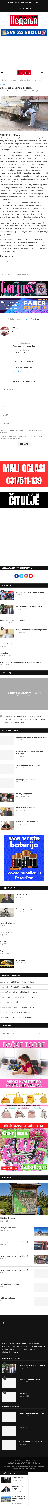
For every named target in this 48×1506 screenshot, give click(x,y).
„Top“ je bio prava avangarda (28, 765)
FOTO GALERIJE (34, 1463)
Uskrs (2, 992)
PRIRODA (17, 1460)
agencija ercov (7, 275)
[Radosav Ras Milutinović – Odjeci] (9, 1417)
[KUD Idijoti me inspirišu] (7, 783)
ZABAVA (24, 1463)
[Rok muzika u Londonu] (41, 1287)
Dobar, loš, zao (17, 1478)
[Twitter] (20, 8)
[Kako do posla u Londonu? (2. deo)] (41, 1259)
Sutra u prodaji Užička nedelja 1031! (21, 997)
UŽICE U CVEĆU (14, 1463)
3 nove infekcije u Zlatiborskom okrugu (22, 992)
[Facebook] (17, 8)
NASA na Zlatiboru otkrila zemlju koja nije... (19, 1499)
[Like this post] (28, 319)
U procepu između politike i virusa (21, 1007)
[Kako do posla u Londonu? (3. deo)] (41, 1245)
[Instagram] (23, 8)
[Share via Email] (38, 319)
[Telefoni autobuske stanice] (9, 1383)
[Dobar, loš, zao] (6, 1480)
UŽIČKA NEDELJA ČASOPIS (24, 5)
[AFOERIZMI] (7, 963)
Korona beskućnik (24, 367)
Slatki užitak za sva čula (26, 808)
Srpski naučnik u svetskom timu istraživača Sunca (20, 662)
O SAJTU (10, 3)
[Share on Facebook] (31, 319)
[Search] (46, 72)
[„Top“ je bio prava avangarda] (7, 769)
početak (3, 80)
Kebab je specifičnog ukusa (27, 822)
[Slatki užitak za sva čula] (7, 811)
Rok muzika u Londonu (9, 1284)
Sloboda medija (6, 644)
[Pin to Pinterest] (35, 319)
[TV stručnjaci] (7, 898)
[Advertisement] (24, 54)
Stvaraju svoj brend (24, 794)
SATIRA (13, 80)
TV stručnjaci (21, 895)
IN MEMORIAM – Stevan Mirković (21, 982)
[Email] (30, 8)
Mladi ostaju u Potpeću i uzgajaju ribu (31, 737)
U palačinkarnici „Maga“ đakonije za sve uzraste (30, 752)
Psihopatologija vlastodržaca (30, 1441)
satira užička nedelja (23, 275)
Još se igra (4, 653)
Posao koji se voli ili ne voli (21, 1012)
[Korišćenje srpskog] (7, 912)
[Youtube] (27, 8)
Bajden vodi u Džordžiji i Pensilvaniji (14, 620)
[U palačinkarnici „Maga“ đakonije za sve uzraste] (7, 755)
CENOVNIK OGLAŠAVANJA (23, 3)
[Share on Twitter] (33, 319)
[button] (2, 369)
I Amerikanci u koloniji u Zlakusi (29, 606)
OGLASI (35, 3)
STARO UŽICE (38, 1460)
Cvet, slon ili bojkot (26, 1393)
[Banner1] (24, 1064)
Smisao (3, 941)
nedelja (9, 91)
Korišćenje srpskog (24, 909)
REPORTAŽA (27, 1460)
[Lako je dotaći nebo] (41, 1231)
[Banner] (24, 1147)
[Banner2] (24, 1105)
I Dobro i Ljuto (7, 1218)
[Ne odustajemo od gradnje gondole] (7, 595)
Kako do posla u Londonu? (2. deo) (14, 1256)
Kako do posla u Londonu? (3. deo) (14, 1242)
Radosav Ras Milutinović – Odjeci (24, 693)
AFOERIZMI (20, 960)
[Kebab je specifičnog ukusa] (7, 825)
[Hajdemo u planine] (41, 1301)
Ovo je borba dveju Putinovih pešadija (31, 630)
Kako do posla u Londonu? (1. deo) (14, 1270)
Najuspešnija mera (7, 951)
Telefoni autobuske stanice (29, 1379)
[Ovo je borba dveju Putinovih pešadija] (7, 633)
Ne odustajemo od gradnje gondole (30, 592)
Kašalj (16, 1002)
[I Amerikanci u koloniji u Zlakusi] (7, 609)
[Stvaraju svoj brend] (7, 797)
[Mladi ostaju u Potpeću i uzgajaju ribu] (7, 740)
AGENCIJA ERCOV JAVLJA (18, 1488)
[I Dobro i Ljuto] (24, 1199)
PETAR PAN (9, 1460)
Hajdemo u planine (7, 1298)
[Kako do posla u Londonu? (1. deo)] (41, 1273)
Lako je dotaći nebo (8, 1228)
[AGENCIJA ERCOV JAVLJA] (6, 1489)
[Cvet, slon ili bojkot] (9, 1397)
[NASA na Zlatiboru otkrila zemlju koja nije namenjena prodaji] (6, 1499)
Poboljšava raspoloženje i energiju (20, 1017)
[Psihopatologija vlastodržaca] (9, 1445)
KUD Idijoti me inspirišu (26, 779)
